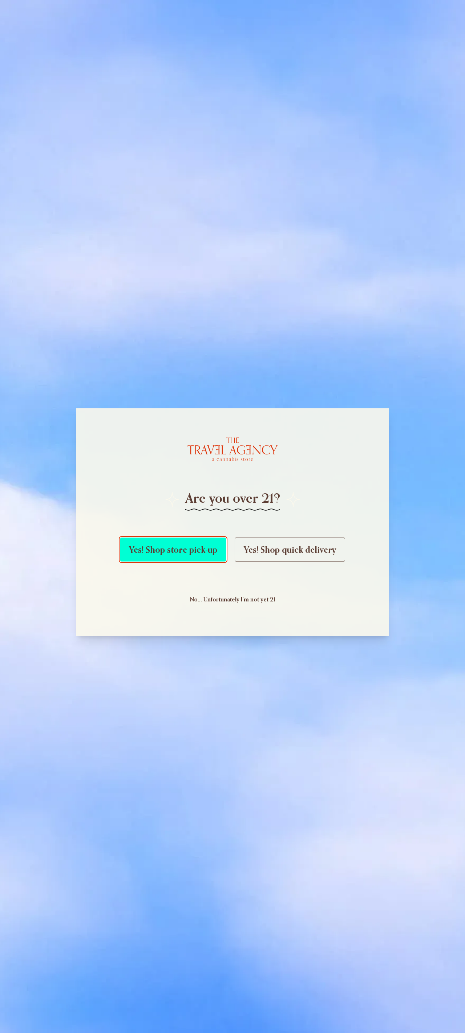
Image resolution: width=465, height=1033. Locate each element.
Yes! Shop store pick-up (173, 549)
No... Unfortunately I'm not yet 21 (232, 599)
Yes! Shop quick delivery (290, 549)
